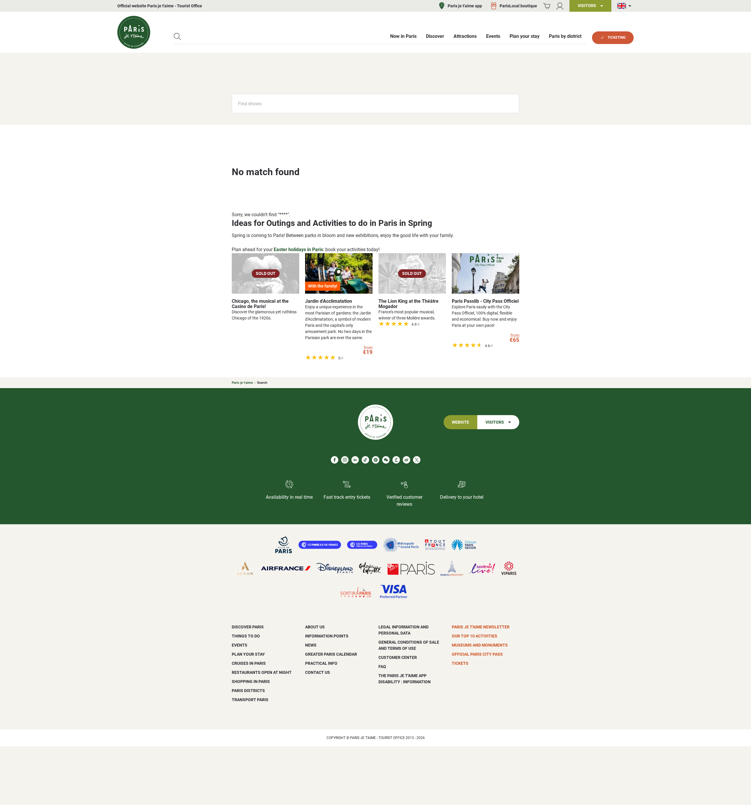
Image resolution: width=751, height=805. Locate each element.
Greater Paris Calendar (331, 654)
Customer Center (397, 657)
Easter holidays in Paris (298, 249)
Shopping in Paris (251, 681)
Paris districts (248, 690)
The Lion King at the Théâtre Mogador (408, 303)
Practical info (321, 663)
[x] (416, 460)
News (311, 645)
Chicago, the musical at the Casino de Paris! (260, 303)
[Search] (177, 36)
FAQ (382, 666)
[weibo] (406, 460)
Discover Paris (248, 627)
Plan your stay (248, 654)
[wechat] (386, 460)
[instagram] (345, 460)
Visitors (495, 422)
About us (315, 627)
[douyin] (396, 460)
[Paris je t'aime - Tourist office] (133, 32)
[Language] (625, 6)
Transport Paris (250, 699)
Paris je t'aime (242, 383)
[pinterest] (375, 460)
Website (460, 422)
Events (239, 645)
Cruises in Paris (249, 663)
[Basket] (546, 6)
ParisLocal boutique (518, 6)
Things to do (246, 636)
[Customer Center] (560, 6)
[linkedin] (355, 460)
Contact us (317, 672)
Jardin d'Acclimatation (328, 301)
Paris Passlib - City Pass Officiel (485, 301)
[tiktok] (365, 460)
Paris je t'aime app (465, 6)
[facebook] (334, 460)
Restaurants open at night (262, 672)
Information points (327, 636)
